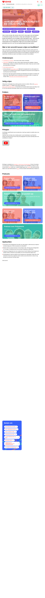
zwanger (36, 84)
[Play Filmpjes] (5, 143)
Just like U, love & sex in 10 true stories (22, 164)
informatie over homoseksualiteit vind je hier (18, 76)
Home (3, 4)
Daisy (18, 168)
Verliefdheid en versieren (8, 60)
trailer (10, 167)
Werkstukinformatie (10, 4)
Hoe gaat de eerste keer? (8, 67)
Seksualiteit (5, 62)
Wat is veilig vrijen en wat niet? (8, 86)
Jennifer (29, 167)
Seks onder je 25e (14, 69)
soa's (10, 85)
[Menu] (41, 1)
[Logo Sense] (6, 2)
